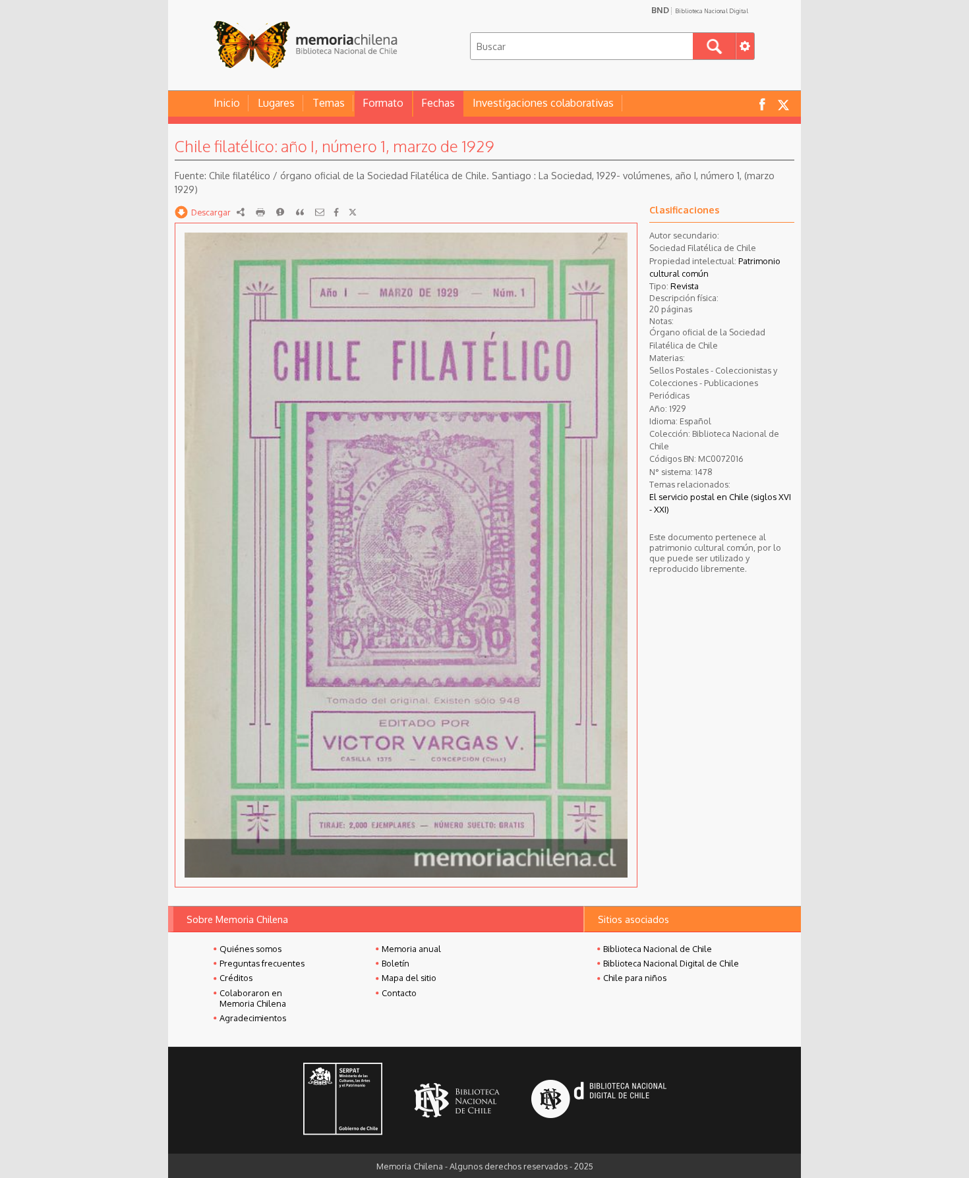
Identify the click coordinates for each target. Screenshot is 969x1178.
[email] (319, 212)
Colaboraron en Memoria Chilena (253, 998)
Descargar (211, 212)
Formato (383, 102)
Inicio (227, 102)
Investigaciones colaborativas (543, 102)
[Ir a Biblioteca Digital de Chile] (598, 1100)
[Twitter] (352, 212)
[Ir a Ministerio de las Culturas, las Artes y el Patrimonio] (342, 1100)
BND (699, 10)
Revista (684, 286)
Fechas (438, 102)
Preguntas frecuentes (262, 963)
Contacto (399, 993)
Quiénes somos (250, 948)
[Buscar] (714, 46)
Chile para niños (634, 977)
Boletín (395, 963)
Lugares (276, 102)
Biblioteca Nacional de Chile (657, 948)
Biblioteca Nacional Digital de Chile (671, 963)
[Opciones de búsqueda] (745, 46)
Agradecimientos (253, 1018)
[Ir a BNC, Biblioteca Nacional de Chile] (456, 1100)
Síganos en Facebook (762, 104)
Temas (328, 102)
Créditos (236, 977)
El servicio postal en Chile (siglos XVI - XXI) (720, 503)
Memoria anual (411, 948)
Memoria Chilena (305, 44)
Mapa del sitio (409, 977)
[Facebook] (336, 212)
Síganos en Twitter (783, 104)
